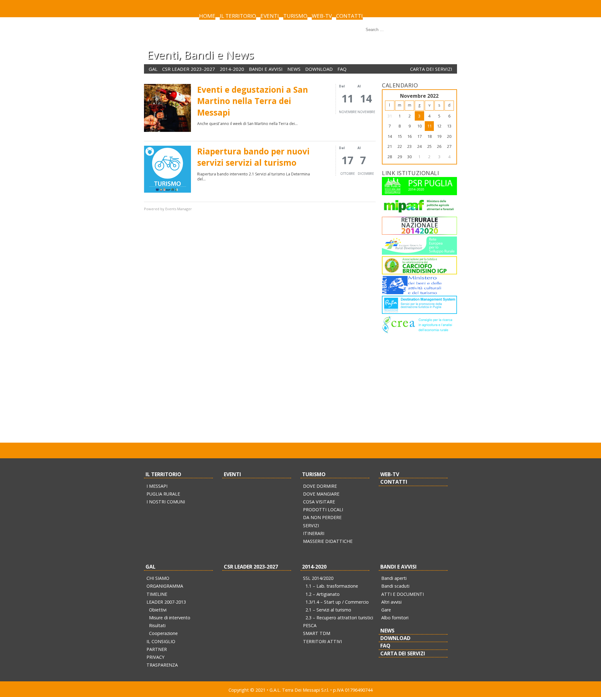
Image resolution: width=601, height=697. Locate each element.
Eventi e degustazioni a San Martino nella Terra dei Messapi (252, 101)
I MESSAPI (156, 486)
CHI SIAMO (157, 578)
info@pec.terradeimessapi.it (344, 426)
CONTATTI (349, 15)
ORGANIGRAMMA (164, 586)
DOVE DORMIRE (320, 486)
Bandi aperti (394, 578)
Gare (386, 610)
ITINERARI (313, 533)
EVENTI (269, 15)
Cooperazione (163, 633)
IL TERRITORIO (238, 15)
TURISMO (295, 15)
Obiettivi (158, 610)
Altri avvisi (391, 602)
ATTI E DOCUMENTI (402, 594)
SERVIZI (311, 525)
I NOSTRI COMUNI (165, 502)
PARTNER (156, 649)
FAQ (342, 69)
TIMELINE (156, 594)
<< (390, 96)
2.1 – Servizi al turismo (328, 610)
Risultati (157, 625)
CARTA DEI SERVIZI (431, 69)
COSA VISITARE (319, 502)
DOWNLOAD (319, 69)
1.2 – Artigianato (323, 594)
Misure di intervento (169, 618)
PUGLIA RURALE (163, 494)
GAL (153, 69)
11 (429, 126)
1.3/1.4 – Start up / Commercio (337, 602)
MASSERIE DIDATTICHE (327, 541)
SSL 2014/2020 (318, 578)
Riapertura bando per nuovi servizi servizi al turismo (253, 157)
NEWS (293, 69)
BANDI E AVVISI (266, 69)
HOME (207, 15)
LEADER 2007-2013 (166, 602)
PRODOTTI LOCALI (323, 509)
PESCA (309, 625)
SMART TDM (316, 633)
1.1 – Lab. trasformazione (332, 586)
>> (449, 96)
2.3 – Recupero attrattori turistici (339, 618)
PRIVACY (155, 657)
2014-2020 (232, 69)
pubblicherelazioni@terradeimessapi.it (268, 426)
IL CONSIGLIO (160, 641)
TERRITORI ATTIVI (322, 641)
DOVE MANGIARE (321, 494)
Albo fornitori (394, 618)
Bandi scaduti (395, 586)
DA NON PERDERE (322, 517)
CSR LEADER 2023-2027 (188, 69)
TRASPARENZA (162, 665)
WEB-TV (322, 15)
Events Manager (178, 208)
